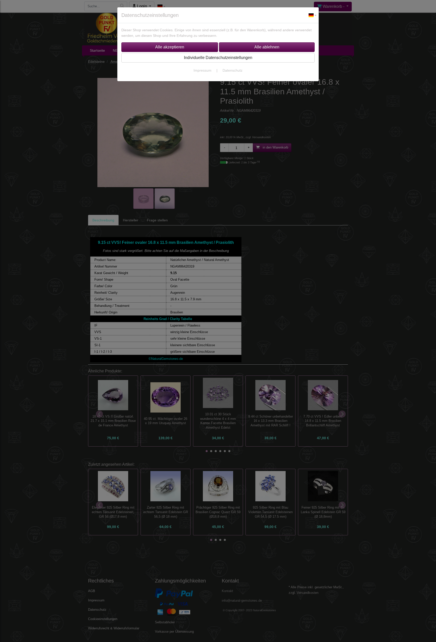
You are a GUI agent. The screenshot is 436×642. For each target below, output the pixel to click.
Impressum (202, 70)
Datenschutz (232, 70)
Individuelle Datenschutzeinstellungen (218, 57)
